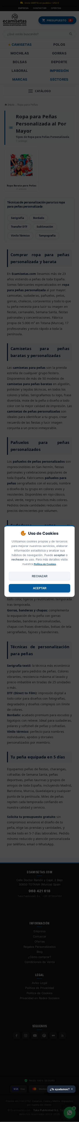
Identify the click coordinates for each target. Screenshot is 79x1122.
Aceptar (39, 588)
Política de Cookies (45, 564)
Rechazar (39, 576)
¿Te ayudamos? (61, 1089)
